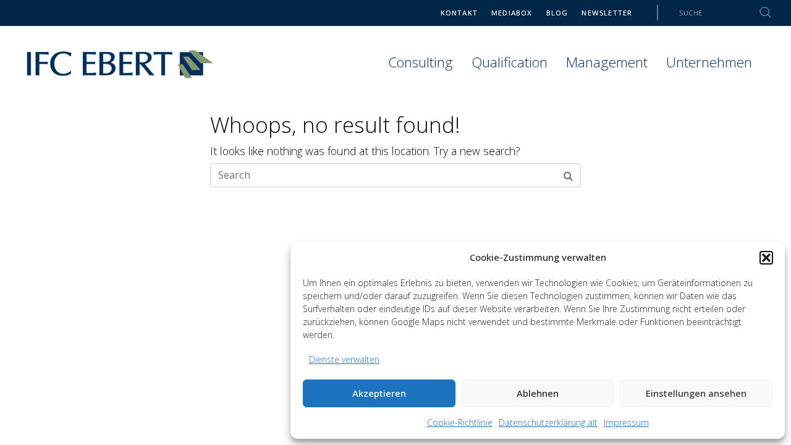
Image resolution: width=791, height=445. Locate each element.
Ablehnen (538, 393)
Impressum (626, 422)
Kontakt (459, 12)
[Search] (758, 12)
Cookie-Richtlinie (460, 422)
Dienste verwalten (344, 359)
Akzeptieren (379, 393)
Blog (557, 12)
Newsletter (607, 12)
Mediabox (512, 12)
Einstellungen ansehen (696, 393)
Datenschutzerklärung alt (548, 422)
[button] (766, 258)
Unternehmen (709, 62)
